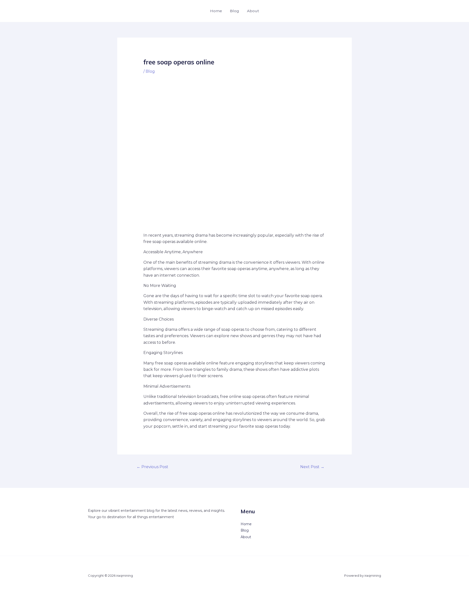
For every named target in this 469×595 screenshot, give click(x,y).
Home (216, 11)
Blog (234, 11)
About (253, 11)
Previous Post (152, 466)
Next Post (312, 466)
